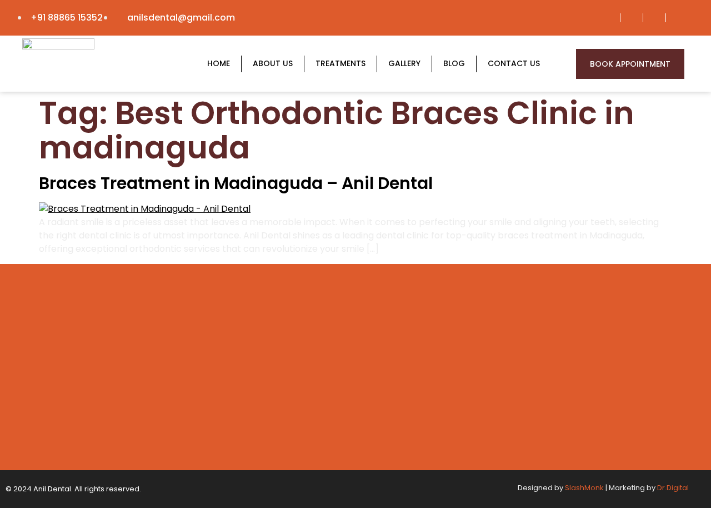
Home (218, 63)
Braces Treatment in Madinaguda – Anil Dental (236, 183)
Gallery (404, 63)
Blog (454, 63)
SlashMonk (584, 487)
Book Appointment (630, 63)
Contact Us (514, 63)
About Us (273, 63)
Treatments (340, 63)
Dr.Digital (673, 487)
